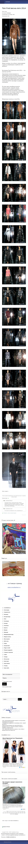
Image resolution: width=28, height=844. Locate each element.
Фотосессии (6, 659)
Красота (5, 627)
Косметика (6, 625)
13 (5, 812)
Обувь (5, 643)
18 (16, 812)
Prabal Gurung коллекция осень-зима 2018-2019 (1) (12, 725)
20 (20, 812)
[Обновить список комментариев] (8, 498)
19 (18, 812)
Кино (5, 618)
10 (22, 811)
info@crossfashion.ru (11, 837)
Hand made (6, 661)
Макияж (5, 630)
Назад (4, 811)
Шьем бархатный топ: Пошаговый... (13, 738)
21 (22, 812)
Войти (4, 684)
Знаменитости (7, 612)
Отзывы (5, 665)
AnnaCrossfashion (6, 785)
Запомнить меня (7, 681)
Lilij (10, 739)
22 (24, 812)
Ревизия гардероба (8, 650)
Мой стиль (6, 641)
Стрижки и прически (8, 652)
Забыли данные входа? (6, 686)
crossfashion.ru (7, 607)
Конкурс (6, 623)
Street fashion (7, 663)
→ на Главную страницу (14, 583)
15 (9, 812)
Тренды (5, 656)
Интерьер (6, 614)
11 (24, 811)
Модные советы (7, 636)
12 (3, 812)
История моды (7, 616)
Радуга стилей (7, 647)
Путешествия (7, 645)
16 (11, 812)
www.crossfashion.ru (14, 587)
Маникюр (6, 632)
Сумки (5, 654)
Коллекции (6, 621)
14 (7, 812)
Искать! (19, 699)
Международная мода (8, 634)
